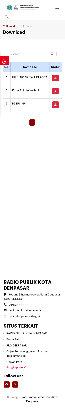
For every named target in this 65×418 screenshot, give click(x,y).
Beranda (10, 26)
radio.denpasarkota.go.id (25, 316)
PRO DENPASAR (16, 345)
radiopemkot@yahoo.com (26, 310)
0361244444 (18, 304)
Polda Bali (12, 339)
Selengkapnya (13, 367)
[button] (7, 17)
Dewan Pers (14, 362)
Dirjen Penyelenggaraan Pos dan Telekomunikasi (27, 354)
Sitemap (12, 397)
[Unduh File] (55, 78)
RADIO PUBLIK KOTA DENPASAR (26, 333)
